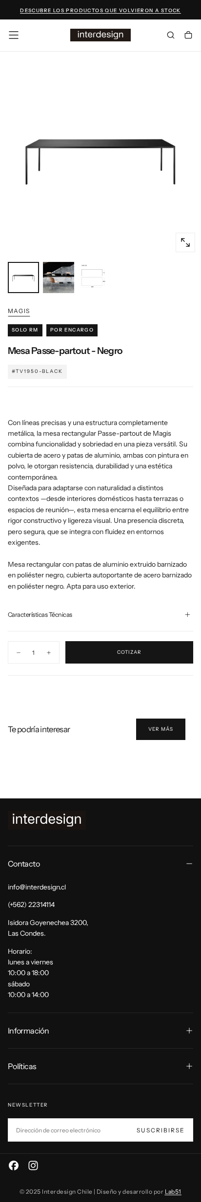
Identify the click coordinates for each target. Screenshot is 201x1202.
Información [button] (28, 1031)
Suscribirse (161, 1130)
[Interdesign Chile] (47, 820)
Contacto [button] (24, 864)
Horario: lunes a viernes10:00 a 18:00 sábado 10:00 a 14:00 (30, 973)
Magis (19, 310)
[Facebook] (14, 1165)
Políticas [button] (22, 1066)
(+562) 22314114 (31, 904)
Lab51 (173, 1191)
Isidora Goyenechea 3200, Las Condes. (48, 928)
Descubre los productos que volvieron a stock (100, 10)
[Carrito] (188, 36)
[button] (14, 35)
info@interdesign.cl (37, 887)
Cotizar (129, 652)
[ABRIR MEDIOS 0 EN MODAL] (185, 242)
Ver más (160, 729)
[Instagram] (33, 1165)
